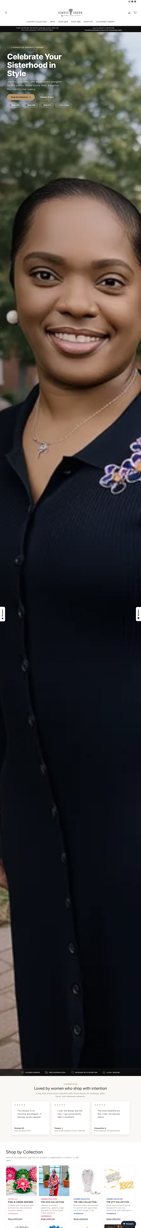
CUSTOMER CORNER (105, 22)
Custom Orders (47, 97)
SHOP (52, 22)
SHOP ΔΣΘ (63, 22)
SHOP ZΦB (76, 22)
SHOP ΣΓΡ (88, 22)
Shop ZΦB (31, 105)
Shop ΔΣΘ (15, 105)
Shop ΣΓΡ (47, 105)
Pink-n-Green (64, 105)
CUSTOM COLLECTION (37, 22)
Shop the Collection (19, 97)
